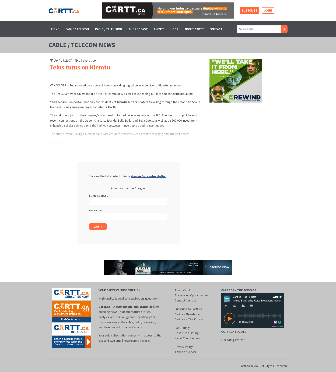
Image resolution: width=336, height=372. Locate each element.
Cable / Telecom (77, 29)
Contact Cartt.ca (185, 300)
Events (159, 29)
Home (55, 29)
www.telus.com (60, 142)
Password (96, 210)
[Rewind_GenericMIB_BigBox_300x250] (235, 80)
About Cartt (194, 29)
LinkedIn (226, 340)
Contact (215, 29)
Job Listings (183, 328)
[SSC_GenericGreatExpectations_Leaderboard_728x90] (168, 267)
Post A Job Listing (187, 333)
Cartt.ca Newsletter (188, 314)
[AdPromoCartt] (71, 342)
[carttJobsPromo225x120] (71, 311)
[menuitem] (55, 29)
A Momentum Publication (131, 307)
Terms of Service (186, 352)
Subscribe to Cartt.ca (188, 309)
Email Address (98, 195)
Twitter (239, 340)
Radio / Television (108, 29)
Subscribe (249, 10)
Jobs (174, 29)
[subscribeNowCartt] (71, 293)
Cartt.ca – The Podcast (190, 319)
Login (268, 10)
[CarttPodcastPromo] (71, 329)
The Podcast (138, 29)
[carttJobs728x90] (168, 10)
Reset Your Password (188, 338)
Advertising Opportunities (191, 295)
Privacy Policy (184, 347)
